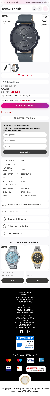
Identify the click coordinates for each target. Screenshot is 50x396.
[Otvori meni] (45, 8)
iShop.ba (35, 391)
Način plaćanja (25, 308)
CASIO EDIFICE (7, 272)
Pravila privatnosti (25, 312)
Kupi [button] (12, 280)
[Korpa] (39, 8)
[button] (9, 22)
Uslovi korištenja (25, 310)
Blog (25, 305)
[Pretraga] (34, 8)
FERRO (29, 272)
